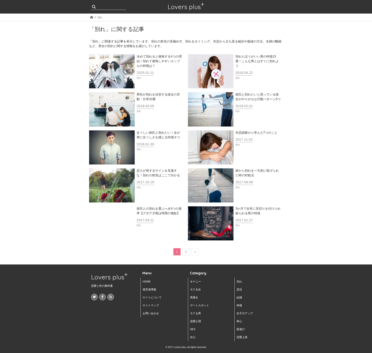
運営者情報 (149, 289)
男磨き (194, 297)
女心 (192, 337)
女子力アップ (245, 313)
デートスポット (199, 305)
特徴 (239, 305)
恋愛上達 (242, 337)
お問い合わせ (151, 313)
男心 (239, 321)
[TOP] (91, 17)
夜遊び (241, 329)
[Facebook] (102, 297)
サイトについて (152, 297)
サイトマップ (151, 305)
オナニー (195, 281)
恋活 (239, 289)
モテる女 (195, 289)
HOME (147, 281)
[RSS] (110, 297)
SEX (192, 329)
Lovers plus (184, 7)
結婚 (239, 297)
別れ (239, 281)
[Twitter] (94, 297)
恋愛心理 (195, 321)
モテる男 (195, 313)
